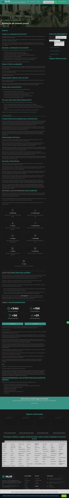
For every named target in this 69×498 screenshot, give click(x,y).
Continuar (64, 495)
